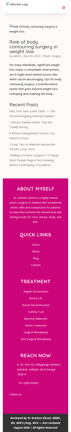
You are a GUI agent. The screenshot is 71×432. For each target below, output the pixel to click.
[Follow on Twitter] (40, 401)
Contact (36, 265)
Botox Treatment (36, 325)
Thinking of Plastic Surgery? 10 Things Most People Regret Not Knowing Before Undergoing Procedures (34, 160)
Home (36, 244)
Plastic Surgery (52, 56)
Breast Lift (35, 298)
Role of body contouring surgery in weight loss (33, 46)
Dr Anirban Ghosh (39, 418)
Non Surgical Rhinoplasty (36, 339)
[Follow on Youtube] (22, 401)
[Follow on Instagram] (31, 401)
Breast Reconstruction (36, 305)
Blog (36, 258)
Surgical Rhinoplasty (36, 332)
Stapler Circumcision (35, 291)
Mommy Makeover (36, 318)
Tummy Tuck (36, 312)
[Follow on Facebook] (12, 401)
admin (17, 56)
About (36, 251)
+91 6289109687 (28, 383)
